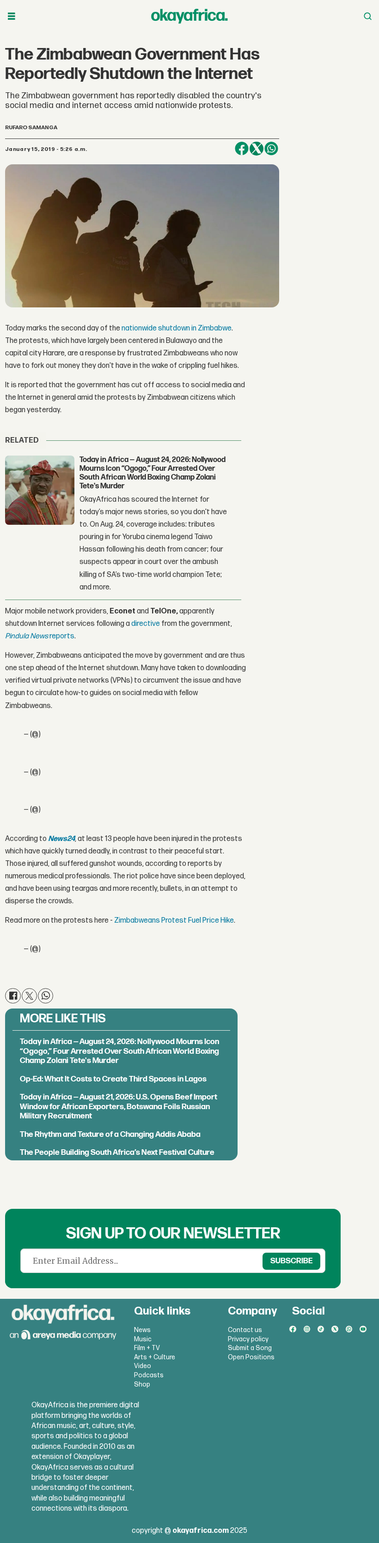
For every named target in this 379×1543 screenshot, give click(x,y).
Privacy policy (248, 1339)
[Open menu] (11, 16)
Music (143, 1339)
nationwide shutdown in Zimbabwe (177, 328)
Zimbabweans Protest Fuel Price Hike (174, 920)
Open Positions (251, 1357)
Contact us (245, 1330)
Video (142, 1366)
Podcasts (149, 1375)
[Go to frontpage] (189, 16)
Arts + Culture (154, 1357)
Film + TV (147, 1348)
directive (146, 623)
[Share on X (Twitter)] (256, 149)
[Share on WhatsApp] (271, 149)
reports (39, 636)
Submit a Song (250, 1348)
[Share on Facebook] (242, 149)
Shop (142, 1384)
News (142, 1330)
